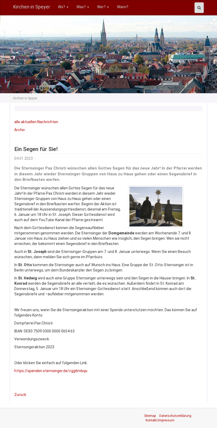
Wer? (101, 7)
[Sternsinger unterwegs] (156, 206)
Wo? (62, 7)
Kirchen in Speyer (31, 7)
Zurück (20, 395)
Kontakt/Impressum (160, 420)
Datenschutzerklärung (175, 416)
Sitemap (150, 416)
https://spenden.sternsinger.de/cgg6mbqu (50, 371)
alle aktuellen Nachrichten (36, 122)
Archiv (19, 130)
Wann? (122, 7)
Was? (81, 7)
